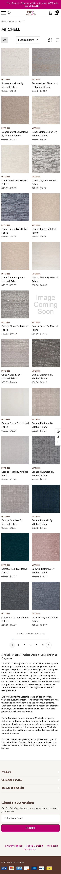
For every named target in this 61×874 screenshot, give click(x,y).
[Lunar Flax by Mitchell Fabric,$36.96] (46, 207)
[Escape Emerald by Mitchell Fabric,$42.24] (46, 499)
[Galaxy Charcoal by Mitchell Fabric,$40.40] (46, 353)
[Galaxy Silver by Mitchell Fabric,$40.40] (46, 304)
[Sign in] (50, 13)
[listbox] (28, 39)
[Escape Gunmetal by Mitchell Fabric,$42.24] (46, 450)
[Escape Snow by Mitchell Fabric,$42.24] (15, 402)
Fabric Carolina (34, 845)
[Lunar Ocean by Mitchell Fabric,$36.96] (15, 207)
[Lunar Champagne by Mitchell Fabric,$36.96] (15, 256)
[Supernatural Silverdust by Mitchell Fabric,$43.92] (46, 62)
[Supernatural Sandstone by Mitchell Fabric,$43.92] (15, 110)
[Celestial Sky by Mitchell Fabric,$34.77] (46, 596)
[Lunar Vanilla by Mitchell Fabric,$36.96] (15, 159)
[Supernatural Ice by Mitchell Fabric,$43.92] (15, 62)
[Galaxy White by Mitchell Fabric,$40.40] (46, 256)
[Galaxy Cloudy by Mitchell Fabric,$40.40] (15, 353)
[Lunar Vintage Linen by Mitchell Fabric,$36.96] (46, 110)
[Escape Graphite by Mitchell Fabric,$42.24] (15, 499)
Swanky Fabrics (13, 845)
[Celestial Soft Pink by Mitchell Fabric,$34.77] (46, 547)
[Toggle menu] (3, 13)
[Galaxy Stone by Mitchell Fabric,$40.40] (15, 304)
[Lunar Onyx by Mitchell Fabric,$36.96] (46, 159)
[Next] (49, 645)
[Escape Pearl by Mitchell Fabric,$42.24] (15, 450)
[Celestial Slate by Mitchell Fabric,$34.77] (15, 596)
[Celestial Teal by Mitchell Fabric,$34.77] (15, 547)
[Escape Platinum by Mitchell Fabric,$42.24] (46, 402)
